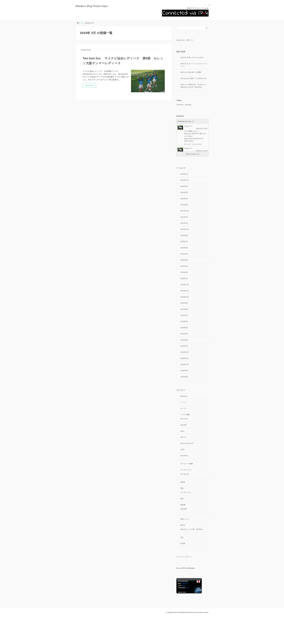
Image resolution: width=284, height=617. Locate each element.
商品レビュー (185, 519)
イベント (183, 402)
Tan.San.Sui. (184, 474)
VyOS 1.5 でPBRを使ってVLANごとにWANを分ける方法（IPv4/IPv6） (193, 86)
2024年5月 (184, 186)
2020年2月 (184, 272)
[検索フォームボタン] (207, 28)
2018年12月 (184, 352)
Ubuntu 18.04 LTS (186, 443)
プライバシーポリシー (184, 557)
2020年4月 (184, 260)
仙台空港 (183, 509)
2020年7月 (184, 241)
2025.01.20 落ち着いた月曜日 (190, 72)
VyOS (182, 449)
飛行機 (182, 505)
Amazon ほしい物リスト (184, 40)
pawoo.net (195, 154)
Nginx (182, 431)
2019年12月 (184, 284)
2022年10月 (184, 211)
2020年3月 (184, 266)
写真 (181, 488)
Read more (89, 85)
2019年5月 (184, 328)
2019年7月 (184, 315)
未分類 (182, 543)
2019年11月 (184, 291)
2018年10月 (184, 364)
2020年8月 (184, 235)
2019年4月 (184, 334)
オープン (183, 408)
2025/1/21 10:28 (201, 151)
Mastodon (183, 396)
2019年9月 (184, 303)
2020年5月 (184, 254)
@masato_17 (189, 121)
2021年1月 (184, 223)
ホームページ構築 (186, 463)
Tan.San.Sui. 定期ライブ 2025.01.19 (193, 78)
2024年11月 (184, 180)
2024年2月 (184, 199)
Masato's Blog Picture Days (91, 6)
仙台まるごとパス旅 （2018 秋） (191, 529)
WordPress (184, 456)
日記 (181, 537)
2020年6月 (184, 248)
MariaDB (183, 425)
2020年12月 (184, 229)
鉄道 (181, 498)
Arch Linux (184, 419)
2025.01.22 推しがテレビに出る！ (192, 57)
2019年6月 (184, 321)
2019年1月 (184, 346)
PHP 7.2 (183, 437)
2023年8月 (184, 205)
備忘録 (182, 482)
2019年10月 (184, 297)
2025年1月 (184, 174)
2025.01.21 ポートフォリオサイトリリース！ (193, 65)
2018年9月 (184, 370)
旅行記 (182, 525)
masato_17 (188, 126)
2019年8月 (184, 309)
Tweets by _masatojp (183, 104)
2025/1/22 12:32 (201, 128)
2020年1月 (184, 278)
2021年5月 (184, 217)
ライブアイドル (185, 470)
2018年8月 (184, 377)
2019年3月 (184, 340)
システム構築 (185, 414)
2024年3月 (184, 192)
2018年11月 (184, 358)
